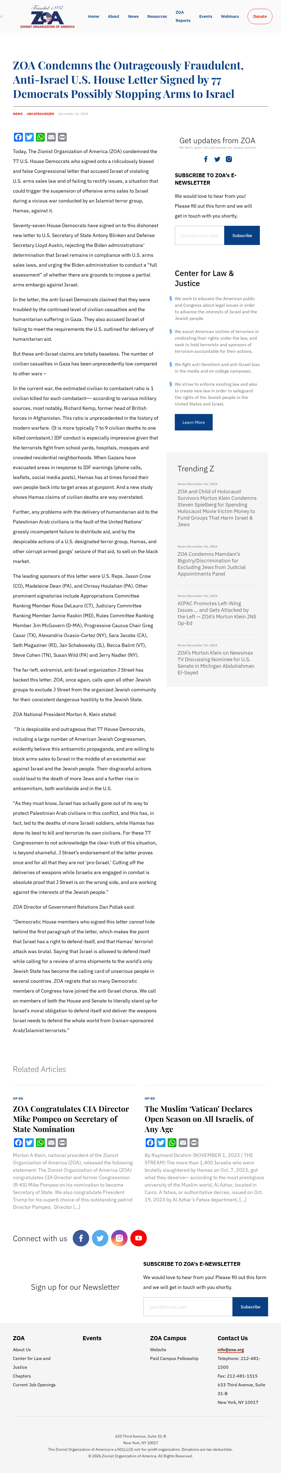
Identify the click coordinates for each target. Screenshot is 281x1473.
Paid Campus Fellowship (174, 1358)
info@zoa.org (231, 1349)
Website (158, 1349)
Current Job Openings (34, 1384)
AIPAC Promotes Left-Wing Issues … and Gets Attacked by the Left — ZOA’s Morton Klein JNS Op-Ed (217, 613)
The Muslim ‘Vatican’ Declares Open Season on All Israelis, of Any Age (199, 1118)
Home (93, 16)
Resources (157, 16)
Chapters (22, 1376)
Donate (260, 16)
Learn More (193, 422)
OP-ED (18, 1098)
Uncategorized (40, 114)
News (133, 16)
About (113, 16)
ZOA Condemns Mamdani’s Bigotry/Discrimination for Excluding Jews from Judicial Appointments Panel (212, 564)
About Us (22, 1349)
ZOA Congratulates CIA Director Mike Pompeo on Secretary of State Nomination (71, 1118)
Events (205, 16)
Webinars (230, 16)
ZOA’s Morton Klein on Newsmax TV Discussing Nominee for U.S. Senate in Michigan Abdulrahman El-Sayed (216, 662)
